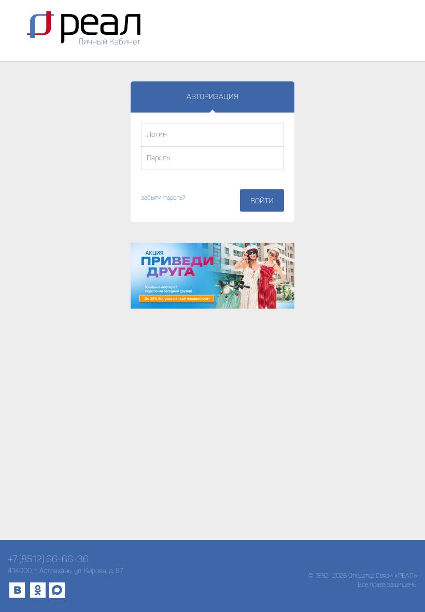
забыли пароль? (163, 197)
